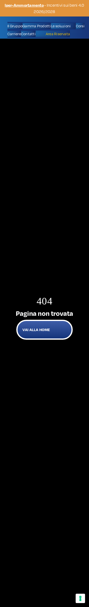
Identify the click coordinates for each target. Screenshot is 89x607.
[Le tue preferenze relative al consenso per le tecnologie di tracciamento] (80, 598)
